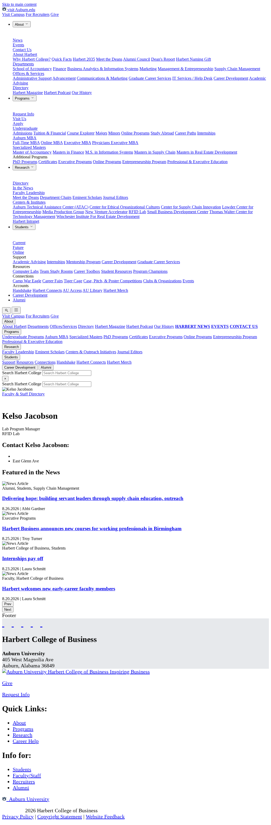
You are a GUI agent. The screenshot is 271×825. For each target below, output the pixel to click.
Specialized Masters (29, 147)
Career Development (231, 78)
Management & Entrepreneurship (185, 68)
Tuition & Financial (49, 133)
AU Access (72, 290)
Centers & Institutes (29, 202)
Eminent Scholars (87, 197)
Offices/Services (63, 326)
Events (18, 45)
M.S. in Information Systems (109, 152)
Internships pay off (22, 558)
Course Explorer (80, 133)
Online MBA (52, 142)
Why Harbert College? (32, 59)
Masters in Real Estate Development (207, 152)
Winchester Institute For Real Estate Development (97, 216)
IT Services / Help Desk (192, 78)
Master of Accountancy (32, 152)
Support (8, 362)
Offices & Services (28, 73)
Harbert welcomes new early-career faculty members (58, 588)
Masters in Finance (68, 152)
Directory (21, 88)
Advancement (64, 78)
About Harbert (25, 54)
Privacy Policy (18, 816)
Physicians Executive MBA (115, 142)
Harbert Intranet (26, 221)
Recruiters (24, 781)
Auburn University (27, 799)
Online (18, 252)
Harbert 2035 (84, 59)
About (20, 24)
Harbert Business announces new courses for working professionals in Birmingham (92, 528)
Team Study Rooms (56, 271)
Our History (82, 92)
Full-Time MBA (26, 142)
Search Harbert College (22, 373)
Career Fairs (52, 281)
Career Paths (185, 133)
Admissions (22, 133)
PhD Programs (25, 161)
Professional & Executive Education (197, 161)
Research (22, 168)
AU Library (92, 290)
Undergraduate (25, 128)
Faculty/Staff (27, 775)
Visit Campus (13, 14)
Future (18, 247)
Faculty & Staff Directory (23, 394)
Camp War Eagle (27, 281)
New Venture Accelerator (106, 211)
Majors (101, 133)
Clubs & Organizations (162, 281)
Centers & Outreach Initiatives (91, 352)
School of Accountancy (32, 68)
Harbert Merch (115, 290)
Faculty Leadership (29, 192)
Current (19, 242)
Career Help (26, 741)
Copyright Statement (59, 816)
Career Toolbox (87, 271)
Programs (23, 98)
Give (55, 14)
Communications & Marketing (102, 78)
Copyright (13, 810)
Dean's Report (163, 59)
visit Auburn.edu (20, 9)
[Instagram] (22, 623)
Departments (23, 64)
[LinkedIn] (41, 623)
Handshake (22, 290)
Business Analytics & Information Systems (102, 68)
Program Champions (150, 271)
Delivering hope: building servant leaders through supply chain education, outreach (92, 498)
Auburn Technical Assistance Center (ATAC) (50, 207)
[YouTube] (13, 623)
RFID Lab (137, 211)
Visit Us (19, 119)
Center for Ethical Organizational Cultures (124, 207)
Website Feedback (105, 816)
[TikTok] (32, 623)
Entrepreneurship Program (144, 161)
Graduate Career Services (150, 78)
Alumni (19, 300)
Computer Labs (26, 271)
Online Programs (135, 133)
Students (22, 227)
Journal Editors (115, 197)
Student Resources (116, 271)
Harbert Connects (47, 290)
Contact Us (22, 49)
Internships (206, 133)
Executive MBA (77, 142)
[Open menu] (16, 310)
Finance (59, 68)
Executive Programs (75, 161)
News (17, 40)
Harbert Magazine (28, 92)
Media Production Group (63, 211)
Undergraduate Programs (23, 337)
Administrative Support (32, 78)
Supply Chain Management (237, 68)
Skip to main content (19, 4)
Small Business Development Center (177, 211)
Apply (18, 123)
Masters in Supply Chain (154, 152)
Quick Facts (62, 59)
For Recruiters (37, 14)
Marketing (148, 68)
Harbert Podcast (57, 92)
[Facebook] (3, 623)
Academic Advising (29, 262)
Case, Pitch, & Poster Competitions (112, 281)
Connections (45, 362)
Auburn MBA (25, 138)
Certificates (47, 161)
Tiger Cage (73, 281)
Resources (25, 362)
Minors (114, 133)
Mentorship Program (83, 262)
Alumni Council (136, 59)
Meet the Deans (109, 59)
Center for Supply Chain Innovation (191, 207)
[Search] (6, 310)
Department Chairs (55, 197)
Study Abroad (162, 133)
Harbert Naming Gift (193, 59)
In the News (23, 188)
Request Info (23, 114)
